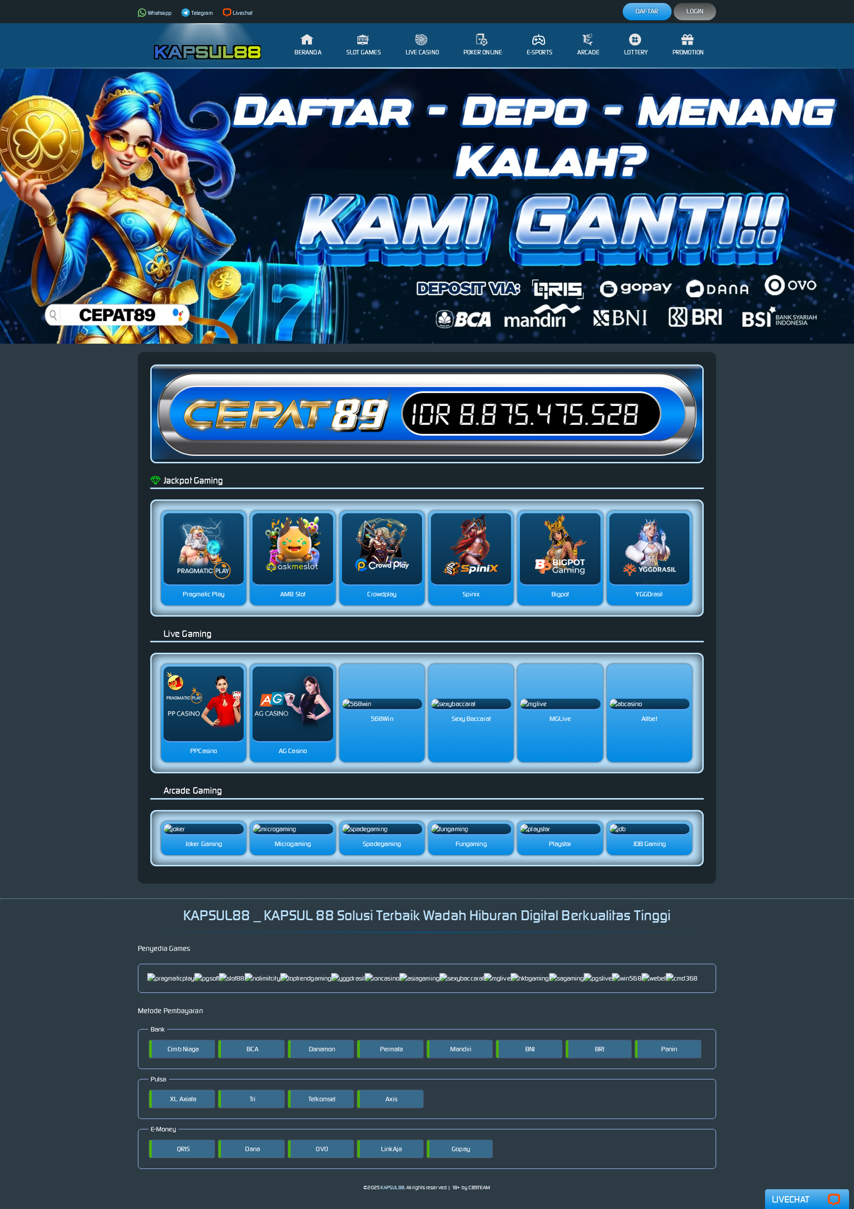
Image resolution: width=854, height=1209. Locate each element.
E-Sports (540, 52)
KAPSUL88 (392, 1187)
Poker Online (483, 52)
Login (695, 11)
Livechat (243, 12)
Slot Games (363, 52)
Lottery (636, 52)
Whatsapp (159, 12)
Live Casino (422, 52)
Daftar (647, 11)
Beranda (308, 52)
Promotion (688, 52)
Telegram (202, 12)
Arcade (588, 52)
